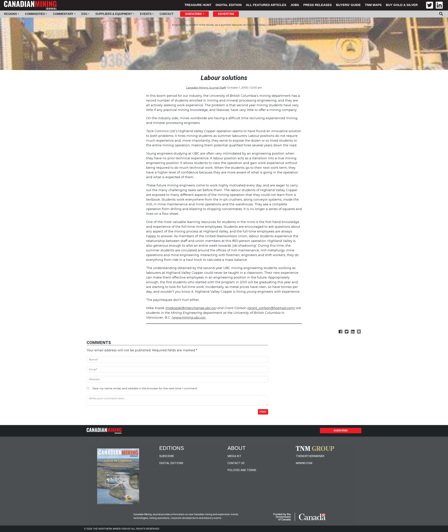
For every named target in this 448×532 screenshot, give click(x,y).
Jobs (294, 5)
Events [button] (146, 13)
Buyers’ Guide (348, 5)
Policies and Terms (241, 470)
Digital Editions (171, 463)
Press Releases (317, 5)
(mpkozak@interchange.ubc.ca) (190, 308)
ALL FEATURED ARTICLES (266, 5)
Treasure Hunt (197, 5)
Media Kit (234, 456)
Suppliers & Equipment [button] (113, 13)
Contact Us (235, 463)
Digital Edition (229, 5)
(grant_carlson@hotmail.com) (271, 308)
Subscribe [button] (193, 13)
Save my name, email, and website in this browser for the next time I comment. (145, 388)
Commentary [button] (63, 13)
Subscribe (341, 430)
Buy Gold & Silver (402, 5)
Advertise (226, 13)
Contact (166, 13)
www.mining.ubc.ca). (189, 317)
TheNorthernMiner (310, 456)
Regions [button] (10, 13)
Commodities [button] (35, 13)
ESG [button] (84, 13)
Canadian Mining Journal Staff (205, 87)
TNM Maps (373, 5)
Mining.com (304, 463)
